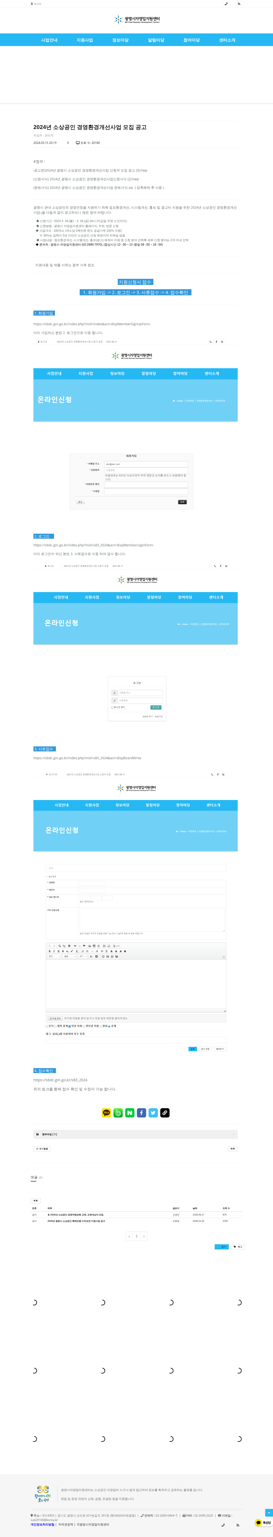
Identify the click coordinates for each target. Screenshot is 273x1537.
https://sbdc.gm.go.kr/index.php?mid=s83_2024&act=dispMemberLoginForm (93, 545)
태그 (239, 1246)
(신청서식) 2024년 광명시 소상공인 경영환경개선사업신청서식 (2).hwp (86, 179)
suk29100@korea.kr (44, 1520)
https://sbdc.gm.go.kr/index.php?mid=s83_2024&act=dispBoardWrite (87, 758)
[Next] (144, 1236)
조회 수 (226, 1208)
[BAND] (118, 1112)
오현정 (176, 1221)
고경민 (176, 1214)
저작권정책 (65, 1524)
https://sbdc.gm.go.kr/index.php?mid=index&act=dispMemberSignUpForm (91, 324)
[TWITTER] (153, 1112)
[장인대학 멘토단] (14, 75)
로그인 (37, 3)
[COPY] (165, 1112)
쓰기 (223, 1246)
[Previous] (129, 1236)
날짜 (195, 1208)
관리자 (49, 135)
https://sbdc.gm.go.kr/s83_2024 (60, 1079)
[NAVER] (129, 1112)
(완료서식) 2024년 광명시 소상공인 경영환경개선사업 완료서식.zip (83, 187)
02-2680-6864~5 (226, 3)
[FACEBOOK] (141, 1112)
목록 (232, 1148)
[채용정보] (259, 75)
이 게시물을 (42, 1148)
